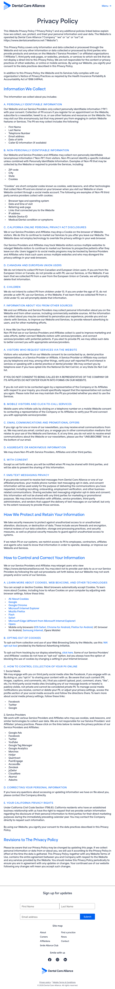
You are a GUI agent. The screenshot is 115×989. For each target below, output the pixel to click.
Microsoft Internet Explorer (24, 608)
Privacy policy (45, 982)
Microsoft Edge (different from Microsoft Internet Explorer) (42, 620)
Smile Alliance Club (49, 945)
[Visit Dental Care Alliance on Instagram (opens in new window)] (57, 959)
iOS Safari (40, 627)
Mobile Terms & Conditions (64, 982)
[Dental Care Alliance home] (24, 5)
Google (13, 602)
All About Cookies (19, 598)
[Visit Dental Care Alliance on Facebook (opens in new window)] (49, 959)
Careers (44, 936)
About (43, 932)
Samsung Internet (33, 630)
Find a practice (68, 932)
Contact (65, 940)
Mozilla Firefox (17, 611)
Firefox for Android (82, 627)
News (64, 936)
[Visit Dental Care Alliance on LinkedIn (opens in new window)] (65, 959)
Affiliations (45, 940)
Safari (12, 617)
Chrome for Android (58, 627)
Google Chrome (18, 605)
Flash (12, 614)
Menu (105, 5)
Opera (12, 623)
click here (67, 652)
